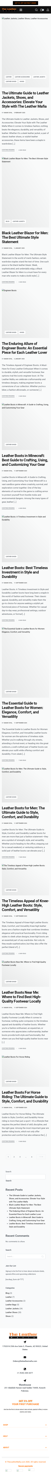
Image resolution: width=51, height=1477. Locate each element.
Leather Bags (11, 1305)
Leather (9, 77)
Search (8, 1172)
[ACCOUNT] (48, 10)
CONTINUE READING (8, 150)
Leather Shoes (11, 81)
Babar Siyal (8, 112)
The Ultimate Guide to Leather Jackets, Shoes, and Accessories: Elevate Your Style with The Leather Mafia (27, 1198)
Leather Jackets (39, 77)
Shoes (22, 81)
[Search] (36, 10)
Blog (7, 221)
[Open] (20, 10)
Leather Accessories (22, 77)
